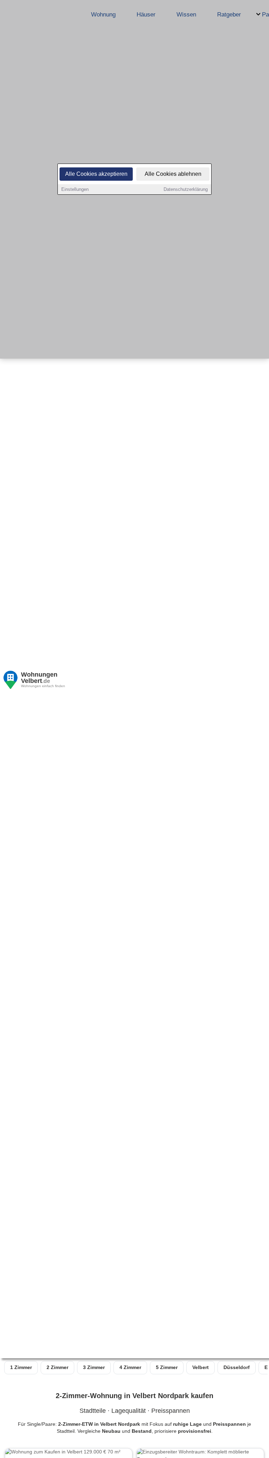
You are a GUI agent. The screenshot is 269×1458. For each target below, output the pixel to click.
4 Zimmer (130, 1367)
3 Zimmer (94, 1367)
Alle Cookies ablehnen (173, 174)
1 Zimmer (21, 1367)
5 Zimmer (167, 1367)
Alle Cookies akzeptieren (96, 174)
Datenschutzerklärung (186, 189)
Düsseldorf (236, 1367)
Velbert (200, 1367)
